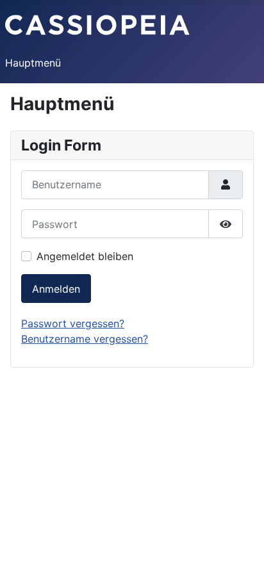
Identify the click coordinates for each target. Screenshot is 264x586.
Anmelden (56, 288)
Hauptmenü (33, 62)
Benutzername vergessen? (84, 338)
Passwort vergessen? (72, 323)
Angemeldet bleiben (85, 256)
